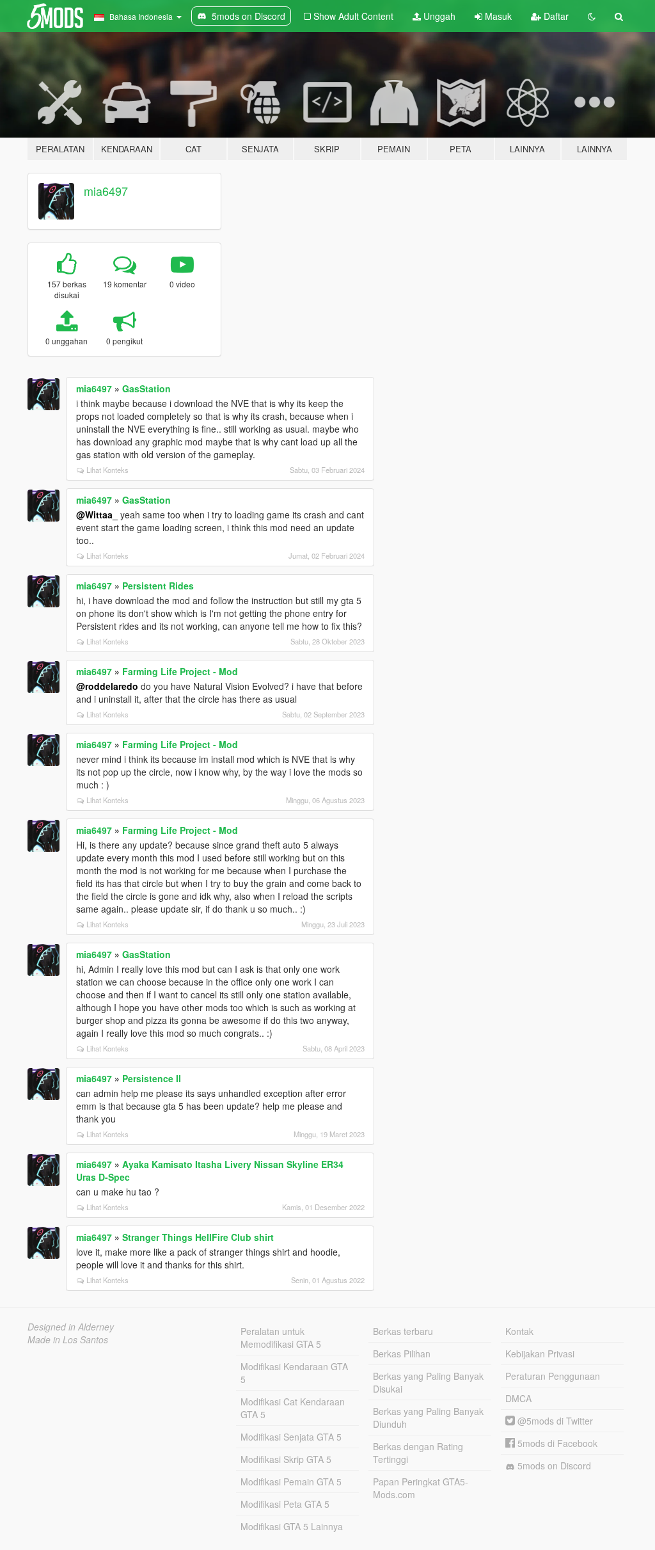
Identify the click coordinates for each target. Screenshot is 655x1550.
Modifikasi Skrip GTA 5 (286, 1459)
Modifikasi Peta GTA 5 (285, 1504)
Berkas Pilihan (401, 1353)
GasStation (146, 388)
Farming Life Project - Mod (180, 671)
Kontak (519, 1331)
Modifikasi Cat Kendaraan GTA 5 (293, 1408)
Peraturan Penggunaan (552, 1376)
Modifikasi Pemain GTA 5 (291, 1481)
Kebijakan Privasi (539, 1353)
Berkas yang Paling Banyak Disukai (428, 1382)
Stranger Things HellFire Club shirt (198, 1237)
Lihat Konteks (107, 470)
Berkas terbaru (403, 1331)
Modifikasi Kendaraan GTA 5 (294, 1373)
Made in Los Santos (68, 1339)
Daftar (555, 16)
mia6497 (106, 190)
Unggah (438, 16)
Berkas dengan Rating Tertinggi (418, 1453)
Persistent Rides (158, 585)
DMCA (518, 1398)
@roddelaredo (107, 686)
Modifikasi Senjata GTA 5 (291, 1436)
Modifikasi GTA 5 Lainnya (292, 1526)
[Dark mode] (591, 16)
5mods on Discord (553, 1465)
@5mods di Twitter (554, 1420)
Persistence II (151, 1078)
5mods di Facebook (556, 1443)
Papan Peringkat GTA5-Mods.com (420, 1488)
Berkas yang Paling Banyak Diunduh (428, 1417)
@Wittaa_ (97, 514)
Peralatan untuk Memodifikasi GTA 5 (281, 1337)
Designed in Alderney (71, 1326)
